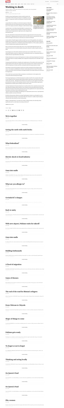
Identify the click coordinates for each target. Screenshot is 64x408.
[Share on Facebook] (11, 110)
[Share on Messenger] (13, 110)
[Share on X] (9, 110)
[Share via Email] (23, 110)
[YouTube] (53, 1)
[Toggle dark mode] (57, 4)
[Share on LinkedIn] (15, 110)
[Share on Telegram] (19, 110)
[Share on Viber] (21, 110)
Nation (11, 12)
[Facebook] (51, 1)
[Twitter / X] (52, 1)
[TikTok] (57, 1)
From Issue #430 (14, 13)
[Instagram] (55, 1)
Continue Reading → (25, 124)
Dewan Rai (7, 12)
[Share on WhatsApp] (17, 110)
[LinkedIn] (56, 1)
